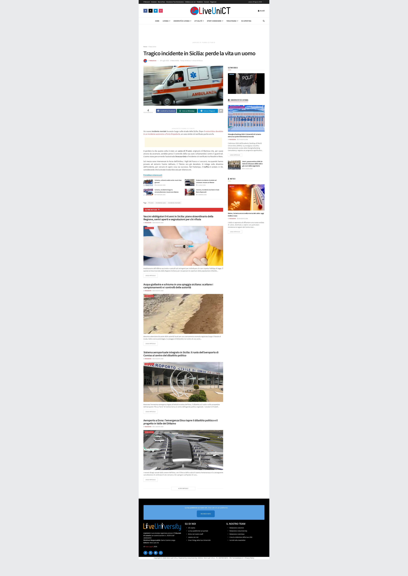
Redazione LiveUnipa (237, 534)
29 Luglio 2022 (164, 61)
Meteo (232, 186)
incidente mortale (174, 203)
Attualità (198, 21)
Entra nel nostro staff (195, 534)
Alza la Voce (161, 2)
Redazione (152, 61)
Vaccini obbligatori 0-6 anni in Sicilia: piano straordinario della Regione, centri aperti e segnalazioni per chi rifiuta (178, 218)
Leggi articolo (151, 275)
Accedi (262, 11)
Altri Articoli (183, 488)
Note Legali (149, 546)
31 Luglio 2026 (247, 168)
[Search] (264, 21)
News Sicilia (152, 47)
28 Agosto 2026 (158, 222)
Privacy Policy (249, 558)
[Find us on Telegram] (156, 11)
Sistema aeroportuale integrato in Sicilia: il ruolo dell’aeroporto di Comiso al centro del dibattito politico (180, 354)
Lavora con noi (193, 537)
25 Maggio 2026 (160, 185)
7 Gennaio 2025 (202, 194)
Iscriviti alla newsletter (238, 540)
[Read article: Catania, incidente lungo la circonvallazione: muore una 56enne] (148, 192)
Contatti (206, 2)
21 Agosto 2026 (158, 426)
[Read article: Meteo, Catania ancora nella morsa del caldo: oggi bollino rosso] (246, 197)
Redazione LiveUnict (237, 528)
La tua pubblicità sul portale (198, 531)
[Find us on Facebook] (145, 11)
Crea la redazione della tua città (241, 537)
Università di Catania (181, 21)
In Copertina (246, 21)
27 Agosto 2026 (243, 139)
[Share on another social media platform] (220, 111)
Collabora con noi (190, 2)
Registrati (213, 2)
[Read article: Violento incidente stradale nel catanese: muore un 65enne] (189, 182)
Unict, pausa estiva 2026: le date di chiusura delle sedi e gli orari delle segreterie (252, 163)
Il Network (146, 2)
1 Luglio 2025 (201, 185)
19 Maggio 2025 (160, 194)
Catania (165, 21)
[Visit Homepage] (210, 11)
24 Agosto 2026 (158, 290)
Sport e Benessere (214, 21)
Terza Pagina (231, 21)
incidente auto (161, 203)
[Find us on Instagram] (161, 11)
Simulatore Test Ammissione (175, 2)
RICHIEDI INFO (206, 514)
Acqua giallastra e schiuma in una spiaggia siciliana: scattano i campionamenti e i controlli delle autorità (178, 286)
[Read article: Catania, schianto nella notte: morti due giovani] (148, 182)
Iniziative (154, 2)
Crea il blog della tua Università (199, 540)
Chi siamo (191, 528)
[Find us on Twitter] (151, 11)
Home (157, 21)
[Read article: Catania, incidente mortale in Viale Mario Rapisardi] (189, 192)
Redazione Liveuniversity (238, 531)
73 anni (150, 203)
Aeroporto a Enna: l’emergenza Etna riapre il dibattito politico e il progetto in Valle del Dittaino (180, 422)
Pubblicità (200, 2)
